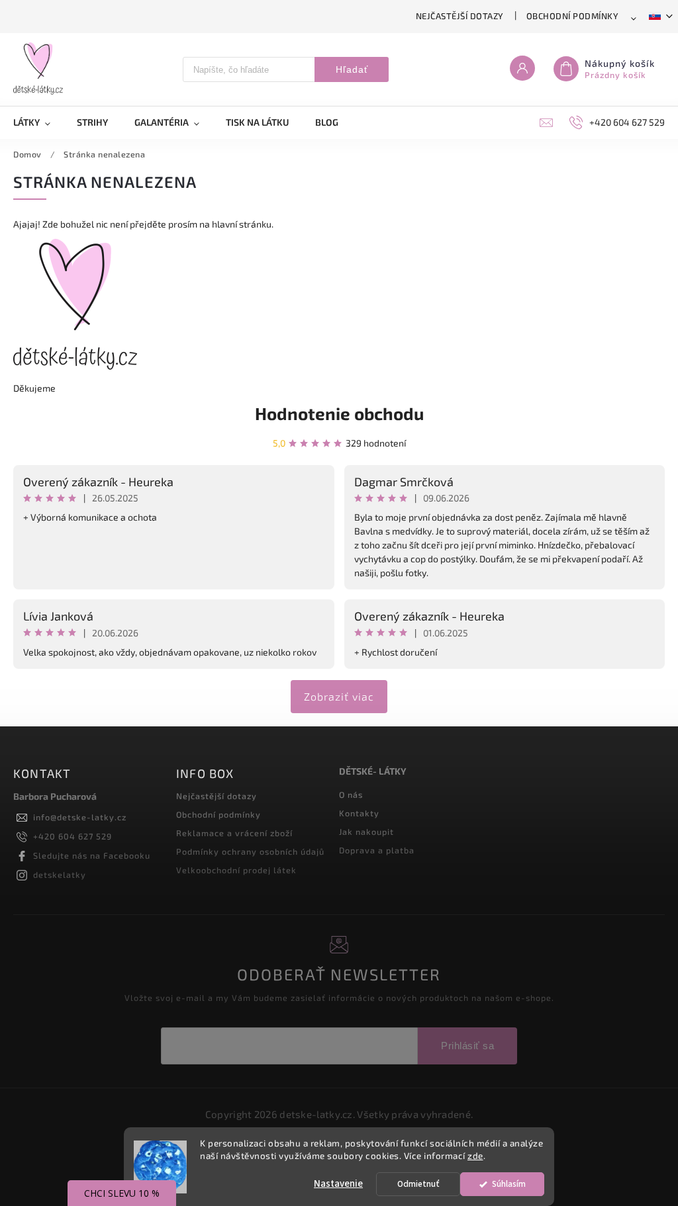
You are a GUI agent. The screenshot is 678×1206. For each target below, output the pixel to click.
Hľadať (352, 69)
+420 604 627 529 (72, 836)
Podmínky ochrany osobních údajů (250, 851)
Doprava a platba (376, 850)
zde (475, 1155)
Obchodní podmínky (572, 16)
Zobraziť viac (339, 696)
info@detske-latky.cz (79, 817)
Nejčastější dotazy (460, 16)
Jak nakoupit (366, 831)
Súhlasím (509, 1184)
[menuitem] (38, 122)
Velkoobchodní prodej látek (236, 870)
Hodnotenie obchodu (339, 413)
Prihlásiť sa (467, 1045)
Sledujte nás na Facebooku (91, 855)
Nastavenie (338, 1184)
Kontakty (359, 813)
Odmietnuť (418, 1184)
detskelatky (59, 874)
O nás (351, 794)
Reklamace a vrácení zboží (234, 833)
